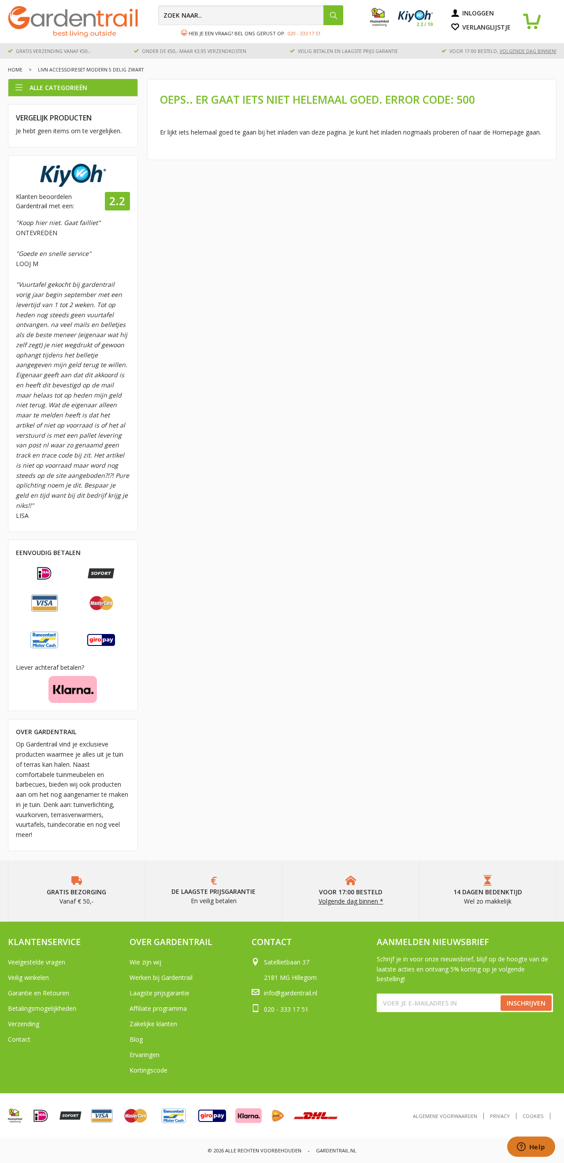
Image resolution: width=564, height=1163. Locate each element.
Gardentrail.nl (336, 1150)
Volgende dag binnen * (351, 901)
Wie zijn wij (145, 962)
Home (15, 70)
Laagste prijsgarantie (159, 993)
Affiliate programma (158, 1008)
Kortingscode (148, 1070)
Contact (19, 1039)
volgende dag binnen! (528, 51)
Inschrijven (526, 1003)
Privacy (500, 1116)
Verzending (23, 1024)
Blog (136, 1039)
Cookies (533, 1116)
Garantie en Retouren (38, 993)
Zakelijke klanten (153, 1024)
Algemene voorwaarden (445, 1116)
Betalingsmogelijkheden (42, 1008)
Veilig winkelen (28, 977)
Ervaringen (145, 1054)
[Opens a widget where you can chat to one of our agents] (531, 1148)
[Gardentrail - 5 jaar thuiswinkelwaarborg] (384, 24)
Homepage (508, 132)
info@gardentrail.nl (290, 993)
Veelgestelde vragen (36, 962)
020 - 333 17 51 (304, 33)
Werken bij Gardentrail (161, 977)
